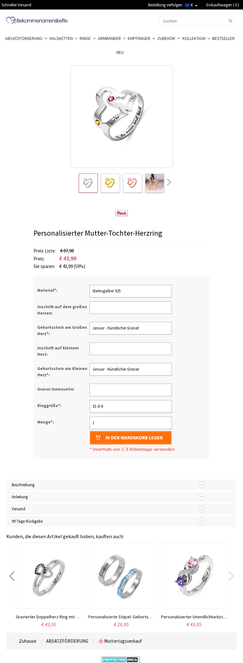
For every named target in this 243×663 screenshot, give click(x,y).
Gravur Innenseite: (56, 389)
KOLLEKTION (194, 38)
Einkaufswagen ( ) (222, 5)
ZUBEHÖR (167, 38)
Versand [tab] (18, 509)
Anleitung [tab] (20, 497)
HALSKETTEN (62, 38)
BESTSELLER (224, 38)
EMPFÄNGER (140, 38)
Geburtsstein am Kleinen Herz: (62, 372)
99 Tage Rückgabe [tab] (27, 521)
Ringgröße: (49, 405)
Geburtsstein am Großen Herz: (62, 330)
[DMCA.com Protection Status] (120, 659)
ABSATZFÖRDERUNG (24, 38)
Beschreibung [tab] (23, 485)
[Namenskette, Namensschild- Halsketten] (36, 20)
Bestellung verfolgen (165, 5)
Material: (47, 290)
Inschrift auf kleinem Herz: (58, 351)
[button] (11, 576)
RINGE (86, 38)
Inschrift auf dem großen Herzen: (62, 310)
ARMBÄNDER (110, 38)
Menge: (45, 422)
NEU (120, 52)
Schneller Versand (16, 5)
